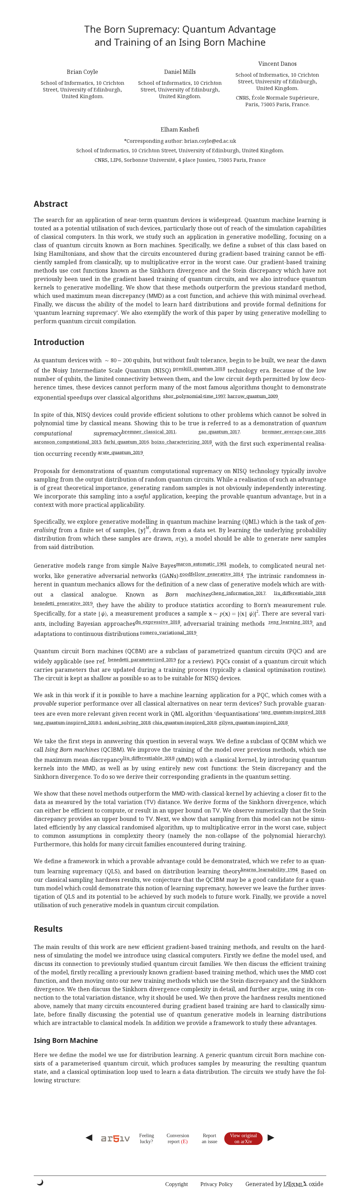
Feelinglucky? (146, 1138)
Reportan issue (209, 1138)
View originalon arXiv (243, 1138)
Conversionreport (178, 1138)
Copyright (176, 1184)
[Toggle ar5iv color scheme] (40, 1182)
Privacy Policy (216, 1184)
